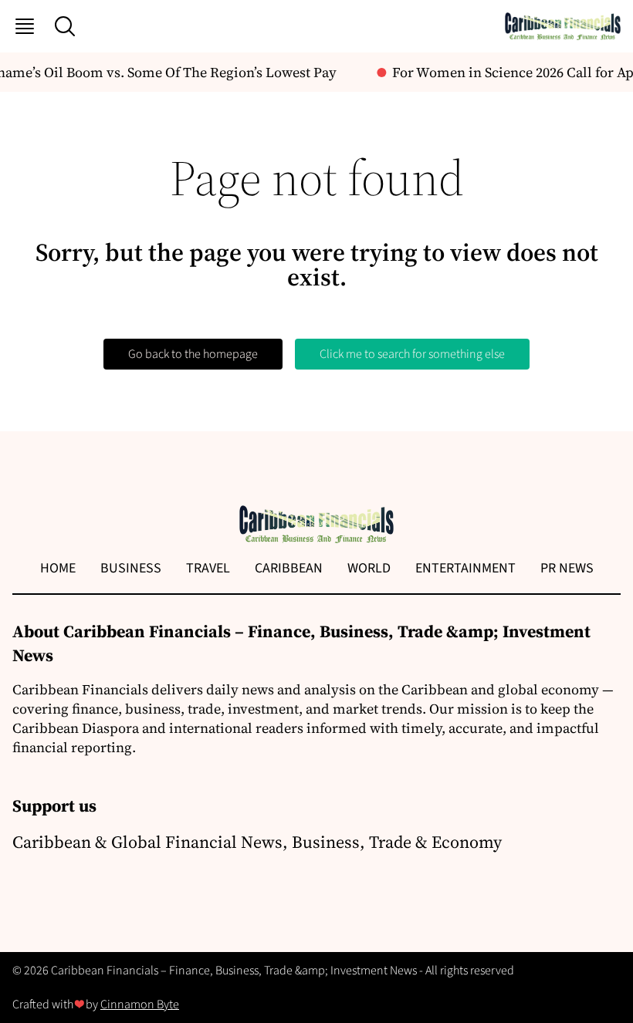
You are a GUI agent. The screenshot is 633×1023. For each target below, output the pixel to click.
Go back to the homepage (193, 354)
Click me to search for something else (412, 354)
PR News (567, 568)
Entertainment (465, 568)
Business (130, 568)
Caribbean (289, 568)
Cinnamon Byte (139, 1004)
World (369, 568)
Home (58, 568)
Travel (208, 568)
